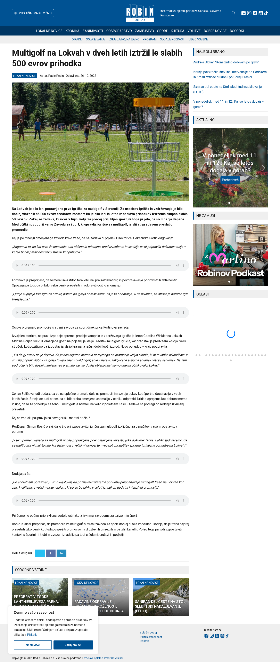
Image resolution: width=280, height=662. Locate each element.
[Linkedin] (61, 553)
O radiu (77, 39)
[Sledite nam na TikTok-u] (266, 13)
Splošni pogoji (148, 632)
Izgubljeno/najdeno (124, 39)
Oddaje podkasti (172, 39)
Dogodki (237, 31)
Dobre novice (215, 31)
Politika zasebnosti (151, 636)
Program (150, 39)
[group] (230, 255)
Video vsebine (198, 39)
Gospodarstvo (119, 31)
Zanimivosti (93, 31)
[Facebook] (51, 553)
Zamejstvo (144, 31)
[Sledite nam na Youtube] (260, 13)
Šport (162, 31)
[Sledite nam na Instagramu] (249, 13)
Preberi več (230, 180)
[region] (53, 630)
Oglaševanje (95, 39)
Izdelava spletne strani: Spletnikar (103, 658)
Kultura (177, 31)
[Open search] (233, 13)
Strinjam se (73, 645)
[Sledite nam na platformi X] (255, 13)
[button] (33, 13)
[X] (40, 553)
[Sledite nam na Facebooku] (243, 13)
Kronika (72, 31)
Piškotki (32, 634)
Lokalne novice (49, 31)
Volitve (194, 31)
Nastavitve (33, 645)
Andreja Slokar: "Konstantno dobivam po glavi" (226, 62)
